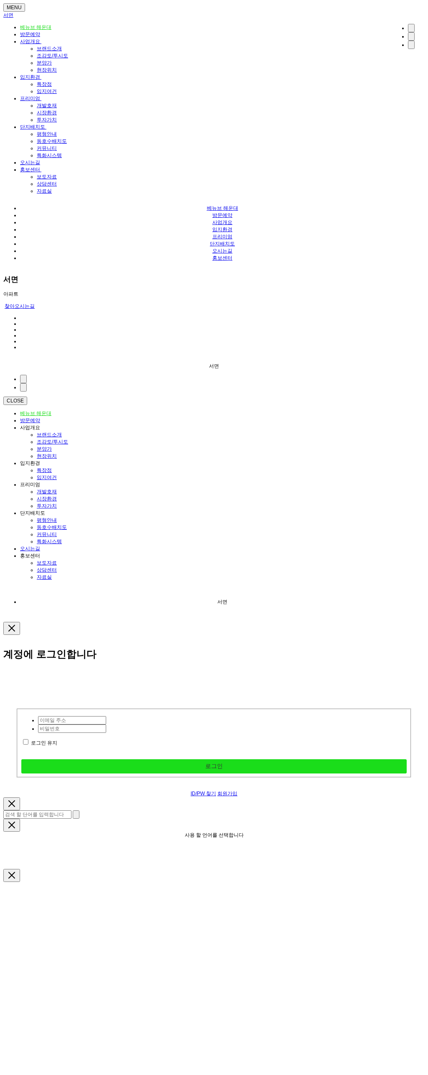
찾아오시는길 (20, 306)
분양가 (44, 63)
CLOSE (15, 401)
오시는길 (30, 162)
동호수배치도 (52, 141)
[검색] (411, 36)
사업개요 (30, 41)
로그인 (214, 766)
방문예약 (30, 34)
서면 (8, 15)
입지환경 (30, 77)
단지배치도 (33, 127)
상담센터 (47, 184)
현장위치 (47, 70)
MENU (14, 7)
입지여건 (47, 91)
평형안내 (47, 134)
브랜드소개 (49, 49)
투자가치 (47, 120)
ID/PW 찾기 (203, 794)
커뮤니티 (47, 148)
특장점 (44, 84)
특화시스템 (49, 155)
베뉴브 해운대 (35, 27)
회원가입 (227, 794)
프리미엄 (30, 98)
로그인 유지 (44, 743)
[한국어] (411, 28)
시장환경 (47, 113)
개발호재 (47, 105)
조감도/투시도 (52, 56)
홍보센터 (30, 170)
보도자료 (47, 177)
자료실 (44, 191)
